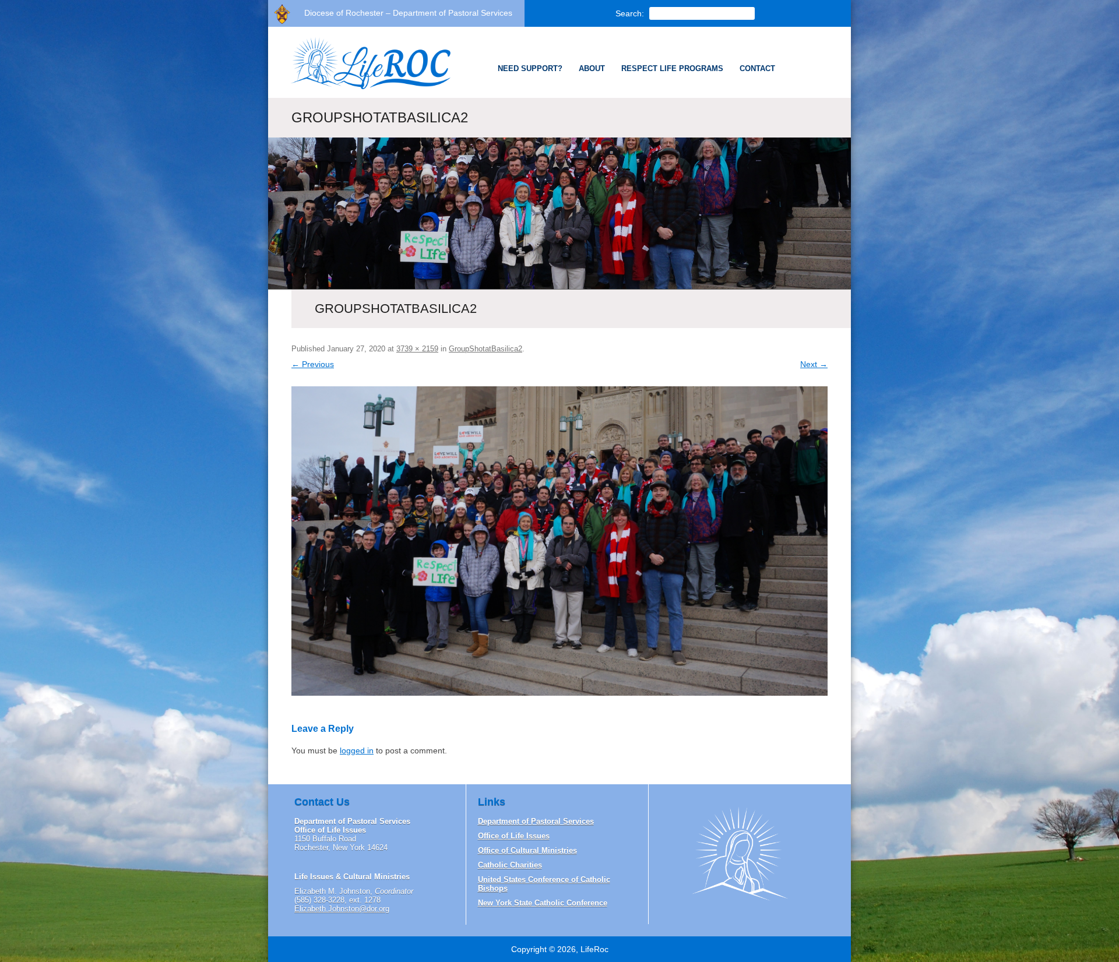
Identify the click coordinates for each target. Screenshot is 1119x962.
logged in (357, 750)
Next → (814, 364)
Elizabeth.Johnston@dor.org (341, 908)
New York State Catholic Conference (542, 902)
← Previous (312, 364)
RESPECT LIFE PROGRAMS (672, 68)
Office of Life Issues (514, 835)
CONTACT (757, 68)
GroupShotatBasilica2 (485, 348)
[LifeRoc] (364, 88)
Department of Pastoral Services (536, 821)
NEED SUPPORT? (530, 68)
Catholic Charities (510, 865)
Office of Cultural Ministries (527, 850)
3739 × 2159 (417, 348)
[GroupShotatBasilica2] (559, 541)
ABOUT (592, 68)
